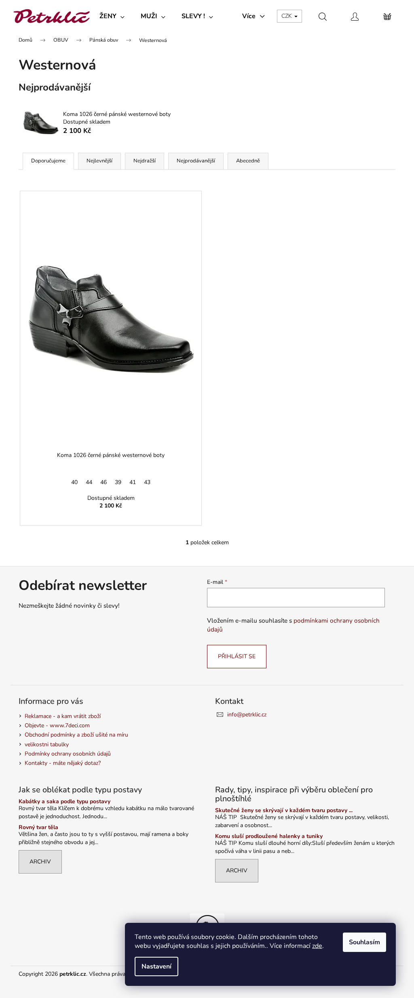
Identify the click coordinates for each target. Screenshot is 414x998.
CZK (287, 16)
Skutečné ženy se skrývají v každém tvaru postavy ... (284, 810)
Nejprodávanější (196, 160)
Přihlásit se (237, 656)
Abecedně (248, 160)
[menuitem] (112, 16)
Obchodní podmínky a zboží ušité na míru (76, 735)
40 (74, 482)
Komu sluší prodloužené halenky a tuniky (269, 836)
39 (118, 482)
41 (132, 482)
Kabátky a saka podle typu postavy (64, 801)
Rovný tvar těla (38, 827)
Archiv (40, 861)
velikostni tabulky (47, 744)
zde (317, 945)
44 (89, 482)
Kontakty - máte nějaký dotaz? (63, 763)
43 (147, 482)
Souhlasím (364, 942)
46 (103, 482)
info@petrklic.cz (246, 714)
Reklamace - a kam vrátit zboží (63, 716)
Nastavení (156, 966)
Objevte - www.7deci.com (57, 725)
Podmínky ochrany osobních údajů (68, 754)
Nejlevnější (99, 160)
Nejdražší (144, 160)
